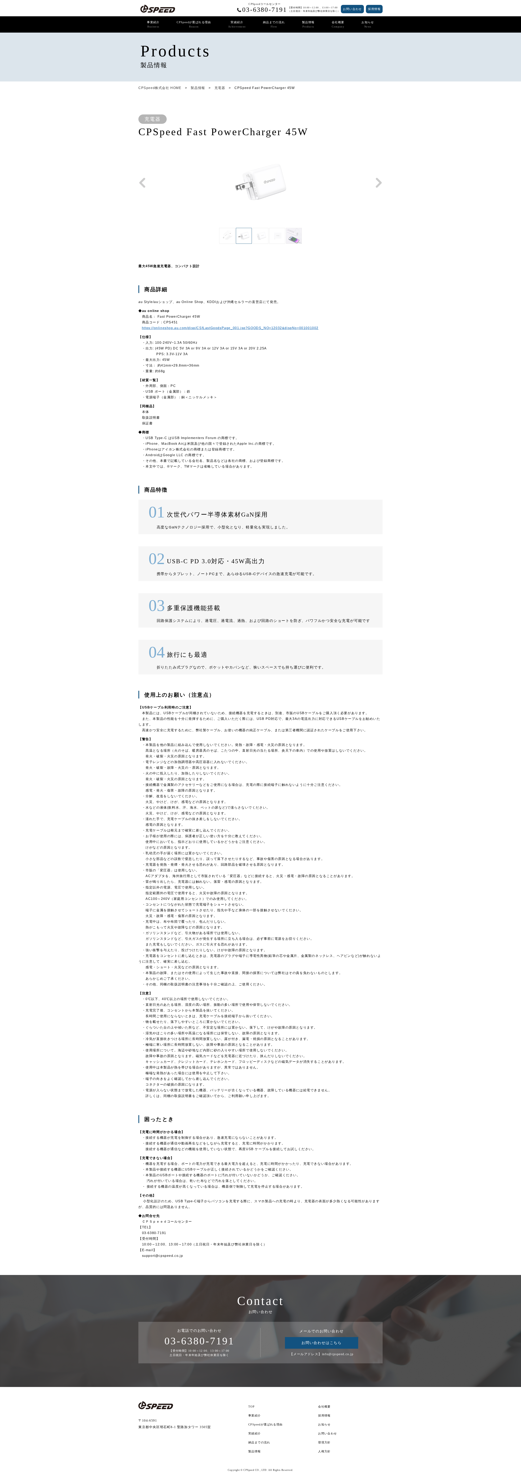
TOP (251, 1406)
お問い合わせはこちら (321, 1343)
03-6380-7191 (199, 1341)
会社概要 (338, 24)
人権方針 (324, 1451)
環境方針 (324, 1442)
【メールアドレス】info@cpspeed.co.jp (321, 1354)
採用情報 (374, 9)
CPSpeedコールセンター (264, 7)
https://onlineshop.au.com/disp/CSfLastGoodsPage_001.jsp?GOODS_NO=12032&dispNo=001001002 (230, 328)
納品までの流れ (274, 24)
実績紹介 (237, 24)
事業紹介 (153, 24)
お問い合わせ (352, 9)
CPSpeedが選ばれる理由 (194, 24)
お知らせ (367, 24)
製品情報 (308, 24)
